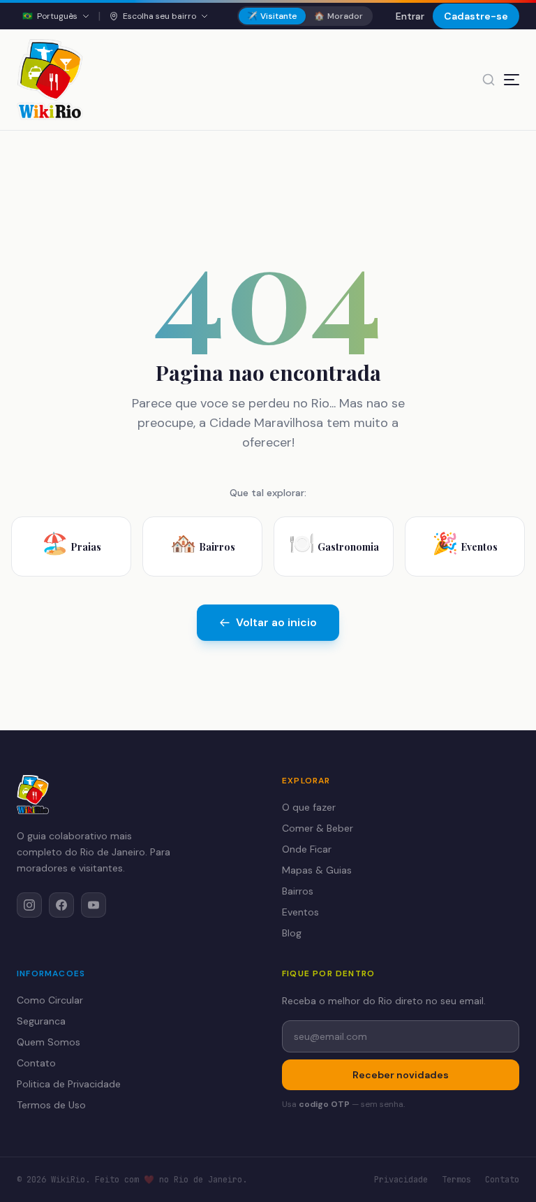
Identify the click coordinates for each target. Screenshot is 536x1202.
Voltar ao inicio (276, 622)
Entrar (410, 16)
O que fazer (309, 807)
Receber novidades (400, 1075)
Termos (456, 1179)
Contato (36, 1063)
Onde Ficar (307, 849)
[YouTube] (93, 905)
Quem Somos (48, 1042)
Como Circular (50, 1000)
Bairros (297, 891)
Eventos (300, 912)
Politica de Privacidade (69, 1084)
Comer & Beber (317, 828)
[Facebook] (61, 905)
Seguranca (41, 1021)
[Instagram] (29, 905)
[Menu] (511, 79)
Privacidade (401, 1179)
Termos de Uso (51, 1105)
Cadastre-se (476, 16)
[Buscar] (489, 80)
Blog (292, 933)
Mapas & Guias (317, 870)
